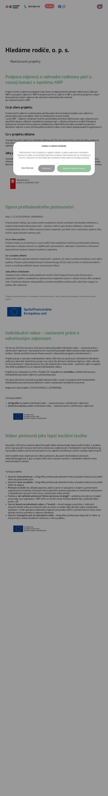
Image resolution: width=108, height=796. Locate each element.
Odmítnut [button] (46, 168)
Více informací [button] (27, 168)
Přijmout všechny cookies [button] (74, 168)
